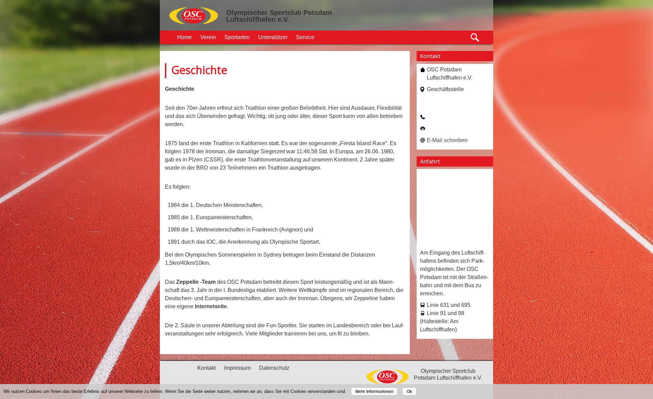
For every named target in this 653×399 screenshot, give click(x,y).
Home (184, 37)
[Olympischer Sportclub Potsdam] (193, 23)
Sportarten (237, 37)
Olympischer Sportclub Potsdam (279, 12)
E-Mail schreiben (447, 140)
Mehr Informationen (374, 391)
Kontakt (206, 368)
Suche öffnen (475, 37)
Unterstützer (272, 37)
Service (305, 37)
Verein (208, 37)
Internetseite (211, 306)
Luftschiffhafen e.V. (257, 19)
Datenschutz (274, 368)
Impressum (237, 368)
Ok (409, 391)
